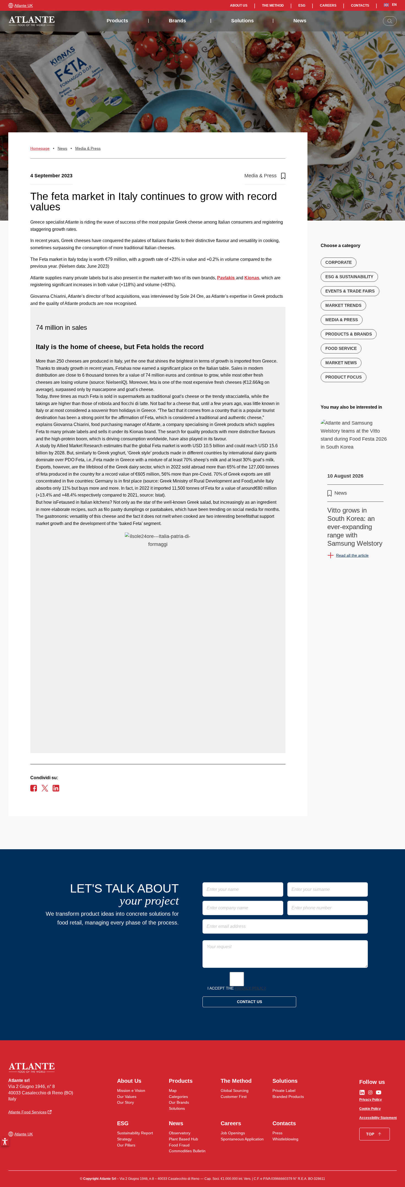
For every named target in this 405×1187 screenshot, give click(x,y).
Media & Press (88, 148)
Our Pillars (126, 1145)
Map (173, 1090)
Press (277, 1133)
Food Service (341, 348)
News (299, 20)
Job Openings (233, 1133)
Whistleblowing (285, 1139)
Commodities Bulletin (187, 1151)
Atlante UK (23, 5)
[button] (5, 1141)
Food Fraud (179, 1145)
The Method (273, 5)
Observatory (179, 1133)
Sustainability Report (135, 1133)
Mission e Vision (131, 1090)
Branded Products (288, 1096)
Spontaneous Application (242, 1139)
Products (117, 20)
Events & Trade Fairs (350, 291)
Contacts (360, 5)
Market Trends (343, 305)
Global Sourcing (235, 1090)
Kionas (251, 277)
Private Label (283, 1090)
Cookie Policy (370, 1109)
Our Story (125, 1102)
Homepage (40, 148)
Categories (178, 1096)
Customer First (234, 1096)
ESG (301, 5)
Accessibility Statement (378, 1118)
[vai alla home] (31, 21)
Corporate (338, 262)
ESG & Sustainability (349, 276)
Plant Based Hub (183, 1139)
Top (370, 1134)
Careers (328, 5)
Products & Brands (348, 334)
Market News (341, 362)
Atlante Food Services (27, 1112)
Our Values (126, 1096)
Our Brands (179, 1102)
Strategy (124, 1139)
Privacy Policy (250, 988)
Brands (177, 20)
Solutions (242, 20)
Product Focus (343, 377)
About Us (238, 5)
